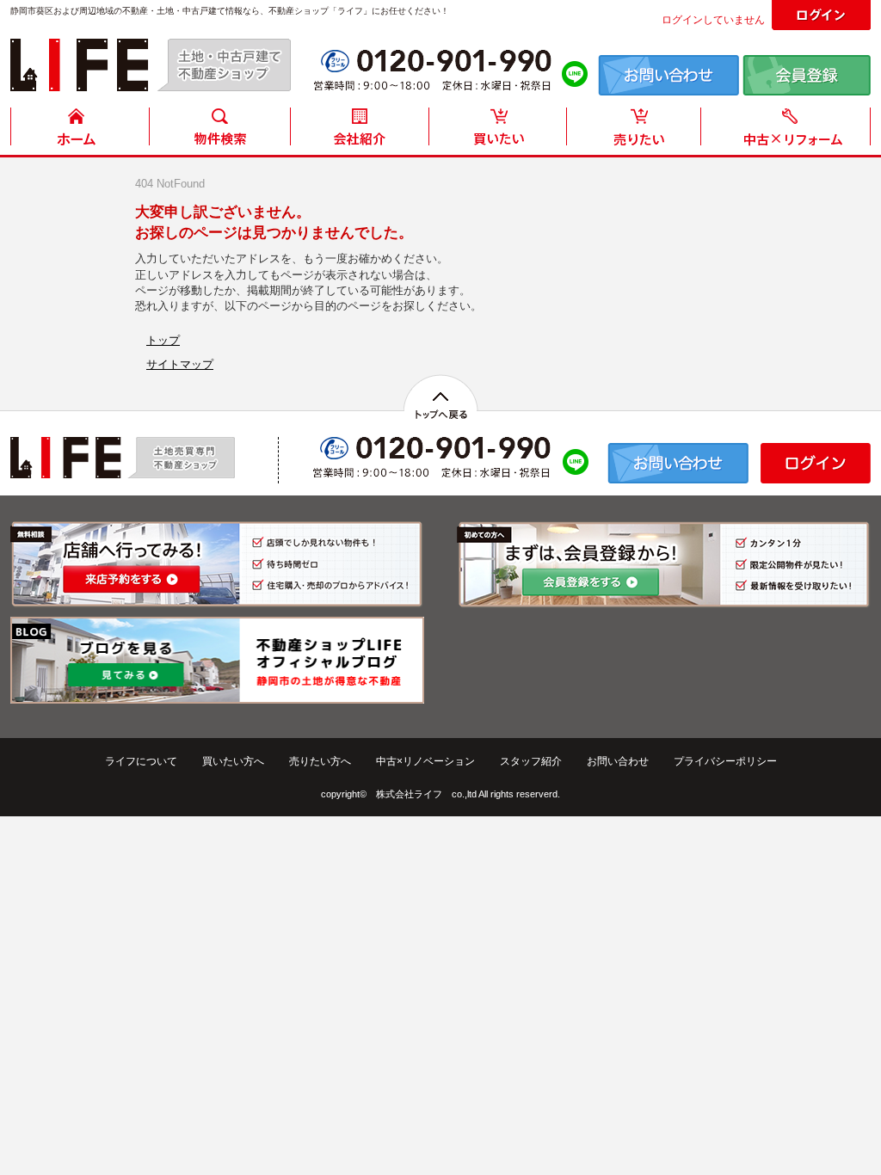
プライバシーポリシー (725, 761)
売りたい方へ (320, 761)
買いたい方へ (233, 761)
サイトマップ (179, 364)
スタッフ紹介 (531, 761)
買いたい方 (498, 131)
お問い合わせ (618, 761)
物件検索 (219, 131)
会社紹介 (358, 131)
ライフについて (141, 761)
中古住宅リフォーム (789, 131)
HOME (80, 131)
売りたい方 (637, 131)
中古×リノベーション (425, 761)
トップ (163, 340)
